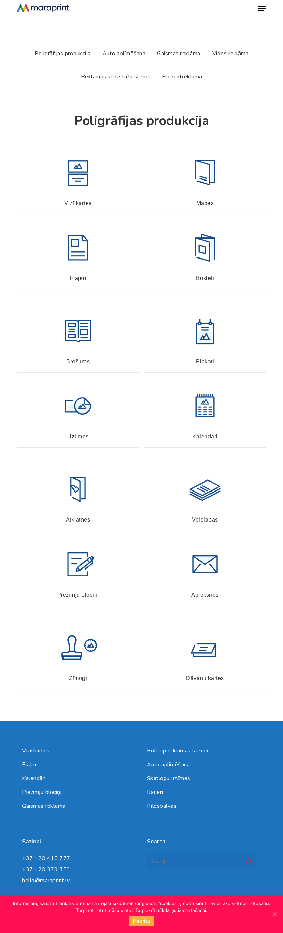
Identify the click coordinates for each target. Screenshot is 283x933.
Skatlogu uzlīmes (169, 778)
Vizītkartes (36, 751)
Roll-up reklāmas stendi (177, 751)
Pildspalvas (162, 806)
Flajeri (30, 764)
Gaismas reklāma (44, 806)
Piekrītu (141, 921)
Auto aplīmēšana (168, 764)
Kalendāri (34, 778)
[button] (262, 8)
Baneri (155, 792)
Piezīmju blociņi (41, 792)
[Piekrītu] (274, 914)
